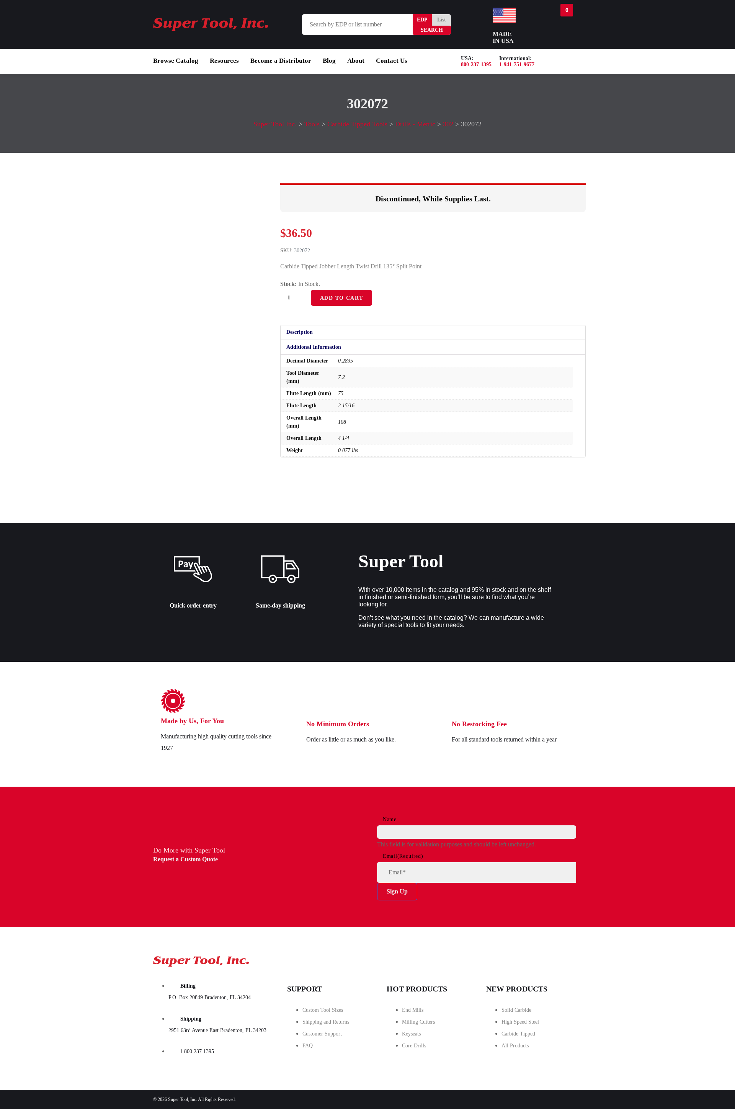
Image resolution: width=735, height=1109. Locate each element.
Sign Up (397, 891)
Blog (329, 60)
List (441, 20)
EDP (422, 20)
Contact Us (391, 60)
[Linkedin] (563, 959)
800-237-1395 (476, 64)
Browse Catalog (175, 60)
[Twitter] (520, 959)
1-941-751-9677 (516, 64)
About (355, 60)
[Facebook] (477, 959)
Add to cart (341, 298)
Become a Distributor (280, 60)
